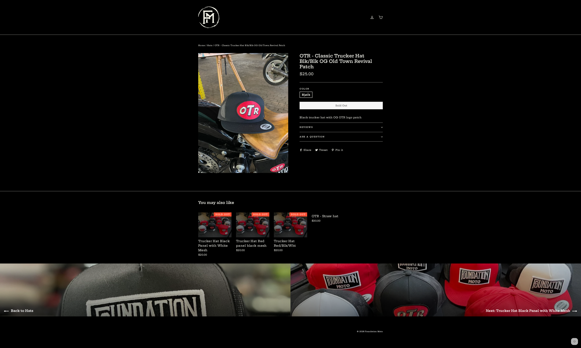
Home (201, 45)
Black (306, 94)
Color (304, 89)
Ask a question (312, 136)
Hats (209, 45)
